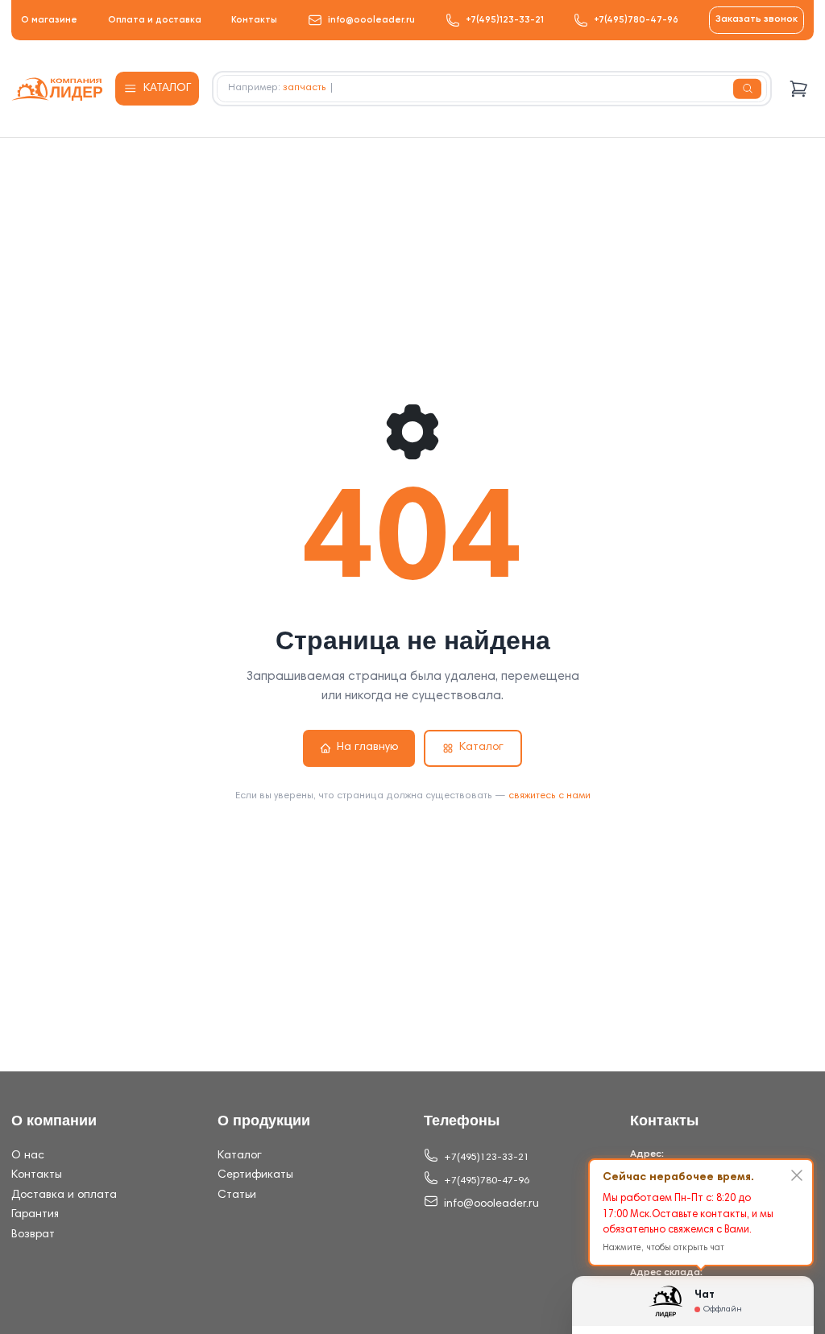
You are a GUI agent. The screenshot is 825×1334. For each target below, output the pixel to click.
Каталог (481, 747)
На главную (367, 747)
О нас (27, 1156)
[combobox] (492, 88)
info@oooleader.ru (371, 20)
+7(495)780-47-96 (636, 20)
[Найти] (747, 89)
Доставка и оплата (64, 1195)
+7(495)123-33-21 (505, 20)
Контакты (254, 20)
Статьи (237, 1195)
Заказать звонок (756, 19)
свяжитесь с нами (549, 796)
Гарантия (35, 1214)
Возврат (33, 1235)
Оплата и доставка (154, 20)
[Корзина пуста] (799, 89)
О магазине (49, 20)
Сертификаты (255, 1175)
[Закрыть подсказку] (797, 1175)
